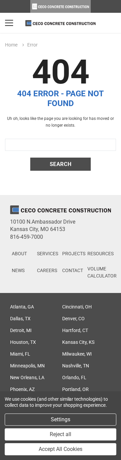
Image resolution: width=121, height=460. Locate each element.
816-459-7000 (26, 237)
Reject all (60, 434)
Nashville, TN (75, 365)
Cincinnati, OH (77, 306)
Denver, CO (73, 318)
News (18, 270)
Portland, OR (75, 389)
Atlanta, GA (22, 306)
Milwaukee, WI (77, 354)
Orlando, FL (74, 377)
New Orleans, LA (27, 377)
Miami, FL (20, 354)
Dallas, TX (20, 318)
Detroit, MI (21, 330)
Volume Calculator (102, 272)
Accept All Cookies (60, 449)
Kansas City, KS (78, 342)
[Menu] (9, 23)
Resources (100, 253)
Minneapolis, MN (27, 365)
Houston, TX (23, 342)
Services (47, 253)
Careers (47, 270)
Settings (60, 419)
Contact (72, 270)
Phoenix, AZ (22, 389)
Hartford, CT (75, 330)
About (19, 253)
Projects (73, 253)
